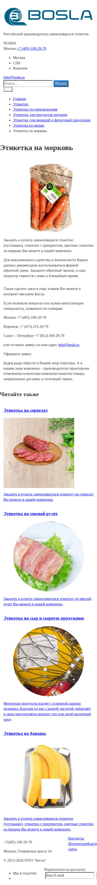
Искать (61, 83)
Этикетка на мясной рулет (31, 513)
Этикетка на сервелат (26, 410)
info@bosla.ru (14, 77)
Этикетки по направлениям (35, 109)
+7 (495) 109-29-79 (31, 49)
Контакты (76, 838)
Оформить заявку (18, 354)
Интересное (77, 844)
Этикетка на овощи (28, 125)
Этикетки (20, 104)
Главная (19, 99)
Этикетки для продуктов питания (40, 115)
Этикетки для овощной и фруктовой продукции (52, 120)
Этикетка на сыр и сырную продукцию (44, 618)
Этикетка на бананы (25, 733)
